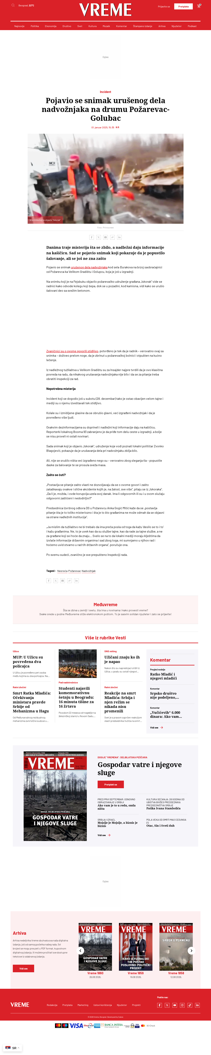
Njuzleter (177, 26)
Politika (35, 26)
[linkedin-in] (197, 1005)
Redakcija (52, 1004)
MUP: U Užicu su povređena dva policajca (28, 661)
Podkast (192, 26)
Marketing (83, 1004)
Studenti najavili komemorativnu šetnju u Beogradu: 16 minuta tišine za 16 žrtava (76, 697)
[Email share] (105, 237)
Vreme (96, 1017)
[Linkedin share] (119, 237)
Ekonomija (50, 26)
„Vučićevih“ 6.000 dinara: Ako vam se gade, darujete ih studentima (165, 715)
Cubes (120, 1017)
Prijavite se (164, 6)
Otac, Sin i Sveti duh (160, 825)
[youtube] (174, 1005)
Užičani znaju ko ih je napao (122, 659)
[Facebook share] (91, 237)
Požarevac (74, 571)
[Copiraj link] (112, 237)
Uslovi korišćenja (102, 1004)
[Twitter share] (98, 237)
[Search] (13, 5)
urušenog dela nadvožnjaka (89, 267)
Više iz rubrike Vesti (105, 637)
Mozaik (106, 26)
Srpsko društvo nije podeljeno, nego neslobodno (164, 696)
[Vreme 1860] (55, 796)
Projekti (136, 1004)
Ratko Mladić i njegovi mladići (163, 676)
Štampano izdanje (142, 26)
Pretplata (183, 6)
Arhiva (161, 26)
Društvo (67, 26)
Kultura (93, 26)
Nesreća (62, 571)
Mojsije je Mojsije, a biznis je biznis (117, 824)
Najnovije (19, 26)
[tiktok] (190, 1005)
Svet (79, 26)
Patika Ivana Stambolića (163, 808)
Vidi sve (154, 727)
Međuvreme (72, 614)
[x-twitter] (167, 1005)
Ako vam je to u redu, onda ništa (117, 807)
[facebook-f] (159, 1005)
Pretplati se (110, 784)
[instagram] (182, 1005)
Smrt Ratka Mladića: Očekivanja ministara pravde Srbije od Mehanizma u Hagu (32, 702)
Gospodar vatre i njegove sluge (140, 769)
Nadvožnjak (89, 571)
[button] (80, 951)
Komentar (121, 26)
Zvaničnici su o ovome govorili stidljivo (72, 351)
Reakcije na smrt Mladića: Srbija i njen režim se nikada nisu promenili (120, 702)
